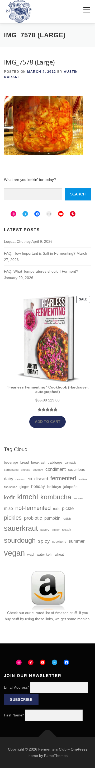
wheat (59, 554)
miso (8, 508)
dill (30, 479)
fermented (63, 478)
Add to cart (47, 421)
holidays (54, 486)
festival (82, 479)
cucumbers (76, 470)
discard (41, 479)
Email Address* (16, 687)
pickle (68, 508)
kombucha (55, 497)
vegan (14, 552)
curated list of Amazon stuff (54, 613)
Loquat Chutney (17, 241)
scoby (56, 529)
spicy (44, 541)
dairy (8, 479)
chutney (38, 469)
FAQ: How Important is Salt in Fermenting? (39, 253)
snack (66, 530)
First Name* (14, 715)
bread (24, 462)
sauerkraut (21, 528)
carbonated (11, 469)
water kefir (45, 554)
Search (78, 194)
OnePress (79, 749)
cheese (25, 469)
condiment (55, 469)
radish (67, 518)
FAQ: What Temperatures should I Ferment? (41, 271)
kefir (9, 497)
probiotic (33, 518)
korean (78, 498)
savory (44, 529)
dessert (20, 479)
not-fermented (33, 508)
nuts (56, 509)
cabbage (55, 462)
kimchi (27, 496)
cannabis (70, 462)
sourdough (20, 540)
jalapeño (70, 486)
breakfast (38, 462)
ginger (24, 487)
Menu (86, 10)
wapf (30, 554)
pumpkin (52, 518)
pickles (13, 517)
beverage (11, 462)
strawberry (59, 541)
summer (77, 541)
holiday (38, 486)
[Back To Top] (47, 737)
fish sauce (10, 486)
